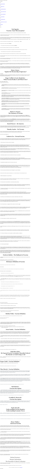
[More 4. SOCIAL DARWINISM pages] (0, 15)
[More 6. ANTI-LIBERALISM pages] (0, 20)
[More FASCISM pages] (0, 2)
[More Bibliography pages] (0, 25)
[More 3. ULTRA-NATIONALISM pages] (0, 12)
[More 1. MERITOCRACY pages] (0, 7)
